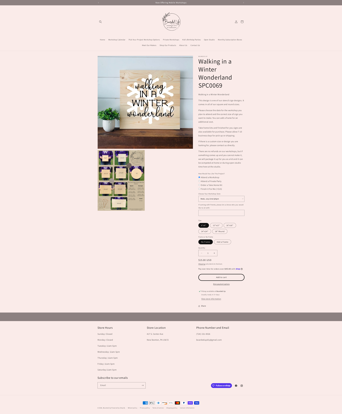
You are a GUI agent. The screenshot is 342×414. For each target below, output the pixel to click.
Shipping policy (171, 408)
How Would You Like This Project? (211, 173)
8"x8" (203, 225)
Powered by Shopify (118, 408)
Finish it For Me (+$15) (211, 189)
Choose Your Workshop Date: (209, 194)
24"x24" (204, 231)
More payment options (221, 284)
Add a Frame (222, 242)
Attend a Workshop (210, 177)
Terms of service (158, 408)
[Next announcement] (243, 2)
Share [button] (203, 306)
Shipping (201, 264)
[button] (100, 22)
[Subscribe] (142, 385)
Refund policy (132, 408)
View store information (211, 299)
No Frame (205, 242)
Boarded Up (107, 408)
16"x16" (229, 225)
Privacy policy (145, 408)
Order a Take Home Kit (211, 185)
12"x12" (216, 225)
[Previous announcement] (98, 2)
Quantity (201, 248)
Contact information (187, 408)
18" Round (220, 231)
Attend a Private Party (211, 181)
